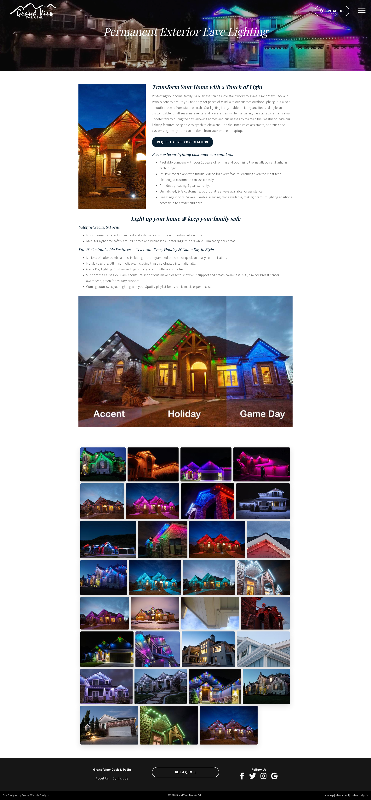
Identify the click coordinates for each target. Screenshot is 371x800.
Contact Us (334, 11)
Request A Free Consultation (182, 142)
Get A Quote (185, 772)
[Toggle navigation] (361, 12)
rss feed (355, 795)
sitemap (329, 795)
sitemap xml (342, 795)
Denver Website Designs (35, 795)
